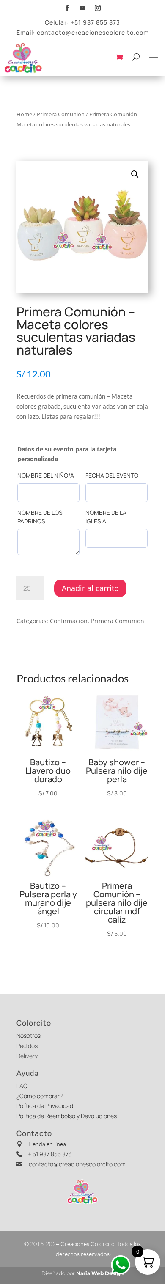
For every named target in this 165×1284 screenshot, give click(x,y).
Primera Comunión (61, 114)
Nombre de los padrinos (40, 517)
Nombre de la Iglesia (105, 517)
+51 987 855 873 (95, 22)
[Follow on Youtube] (82, 7)
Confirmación (69, 621)
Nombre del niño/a (45, 475)
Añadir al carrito (90, 588)
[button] (135, 174)
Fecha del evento (111, 475)
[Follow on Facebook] (67, 7)
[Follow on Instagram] (98, 7)
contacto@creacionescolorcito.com (93, 32)
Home (24, 114)
